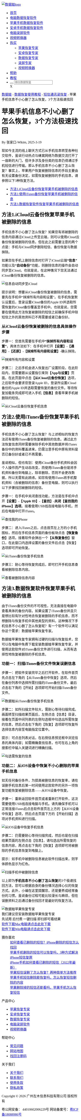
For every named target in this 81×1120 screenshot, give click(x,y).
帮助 (13, 73)
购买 (13, 43)
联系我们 (16, 1078)
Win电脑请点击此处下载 (32, 929)
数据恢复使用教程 (27, 94)
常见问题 (16, 1046)
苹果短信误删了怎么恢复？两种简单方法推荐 (43, 972)
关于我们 (16, 1072)
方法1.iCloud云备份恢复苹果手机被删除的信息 (44, 189)
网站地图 (16, 1051)
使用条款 (16, 1083)
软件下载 (8, 924)
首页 (13, 13)
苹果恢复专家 (28, 48)
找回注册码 (18, 1056)
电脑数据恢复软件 (23, 18)
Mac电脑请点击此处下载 (33, 924)
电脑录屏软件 (20, 33)
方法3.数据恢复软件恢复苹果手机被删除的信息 (44, 204)
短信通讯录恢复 (55, 94)
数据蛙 (7, 94)
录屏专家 (25, 63)
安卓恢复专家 (28, 53)
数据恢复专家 (28, 58)
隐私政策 (16, 1088)
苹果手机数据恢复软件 (26, 23)
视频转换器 (18, 38)
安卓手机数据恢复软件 (26, 28)
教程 (13, 78)
